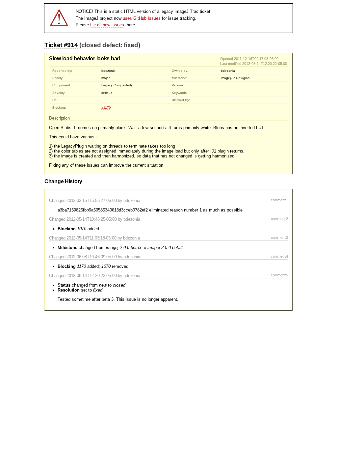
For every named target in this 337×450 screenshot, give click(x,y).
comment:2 (279, 219)
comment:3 (279, 237)
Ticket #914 (61, 45)
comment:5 (279, 275)
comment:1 (279, 200)
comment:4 (279, 256)
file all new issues (107, 24)
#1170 (106, 107)
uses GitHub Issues (142, 18)
